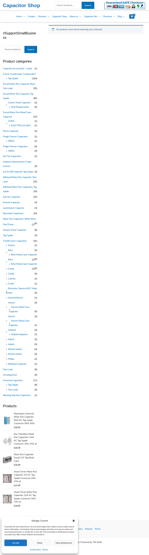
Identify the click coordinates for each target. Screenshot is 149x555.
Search (88, 5)
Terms (98, 529)
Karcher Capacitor (11, 197)
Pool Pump (8, 224)
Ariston (11, 245)
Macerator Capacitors (13, 213)
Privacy (45, 549)
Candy (11, 268)
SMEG (11, 141)
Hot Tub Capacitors (12, 156)
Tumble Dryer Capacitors (15, 241)
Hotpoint (12, 330)
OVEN (11, 121)
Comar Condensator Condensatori (19, 74)
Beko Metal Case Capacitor (24, 254)
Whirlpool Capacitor (17, 364)
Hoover (11, 302)
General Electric (15, 297)
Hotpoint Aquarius (19, 334)
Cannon (11, 278)
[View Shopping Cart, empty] (131, 16)
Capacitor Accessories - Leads (17, 68)
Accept (15, 543)
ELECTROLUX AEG (21, 125)
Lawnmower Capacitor (13, 208)
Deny (39, 543)
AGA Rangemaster (20, 107)
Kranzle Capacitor (11, 202)
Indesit (11, 339)
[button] (73, 520)
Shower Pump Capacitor (14, 230)
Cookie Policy (35, 549)
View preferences (63, 543)
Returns (89, 529)
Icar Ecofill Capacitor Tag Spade (18, 171)
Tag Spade (13, 78)
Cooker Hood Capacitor (19, 102)
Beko (10, 250)
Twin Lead (8, 369)
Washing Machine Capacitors (17, 395)
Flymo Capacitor (11, 131)
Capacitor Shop (21, 5)
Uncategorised (10, 375)
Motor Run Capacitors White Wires (19, 219)
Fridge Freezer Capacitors (15, 136)
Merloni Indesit (15, 349)
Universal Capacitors (13, 380)
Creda (11, 283)
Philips (11, 359)
